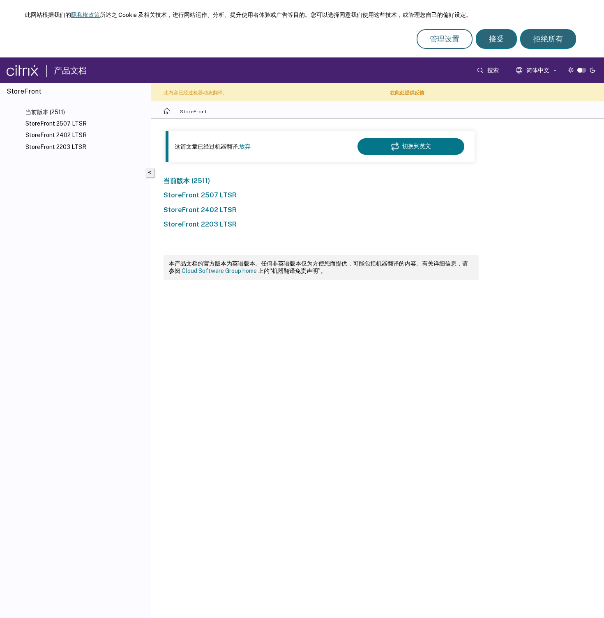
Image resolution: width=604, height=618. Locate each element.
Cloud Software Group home (219, 271)
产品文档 (70, 71)
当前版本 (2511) (45, 112)
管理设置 (444, 38)
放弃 (245, 146)
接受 (496, 38)
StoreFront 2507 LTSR (56, 123)
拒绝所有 (548, 38)
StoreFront (193, 111)
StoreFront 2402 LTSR (56, 135)
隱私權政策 (85, 14)
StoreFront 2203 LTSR (55, 147)
